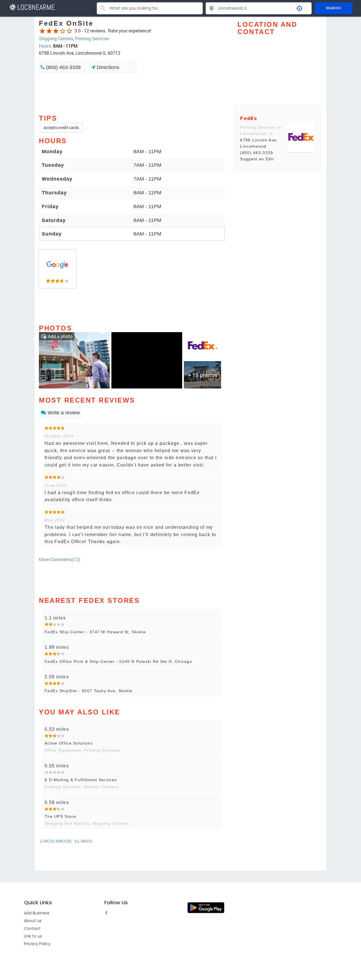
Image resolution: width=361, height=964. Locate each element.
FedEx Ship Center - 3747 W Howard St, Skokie (95, 632)
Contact (32, 928)
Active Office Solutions (69, 743)
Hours (45, 46)
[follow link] (107, 913)
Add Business (36, 913)
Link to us (33, 936)
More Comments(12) (59, 559)
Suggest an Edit (257, 159)
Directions (107, 67)
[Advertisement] (132, 93)
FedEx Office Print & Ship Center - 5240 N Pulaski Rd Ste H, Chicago (118, 661)
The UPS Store (60, 816)
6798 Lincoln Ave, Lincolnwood (259, 143)
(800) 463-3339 (63, 67)
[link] (57, 269)
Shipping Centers (56, 38)
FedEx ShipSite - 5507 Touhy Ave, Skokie (89, 690)
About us (32, 920)
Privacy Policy (37, 944)
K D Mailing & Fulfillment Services (81, 780)
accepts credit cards (61, 127)
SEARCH (333, 8)
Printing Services (92, 38)
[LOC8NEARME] (31, 7)
